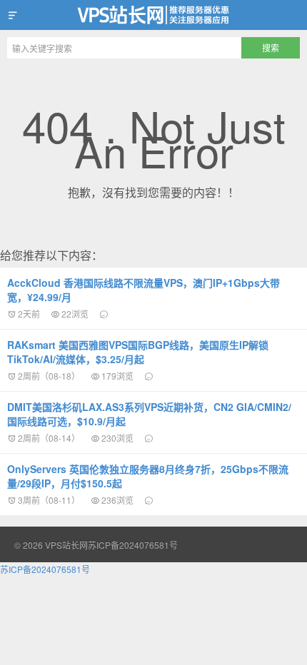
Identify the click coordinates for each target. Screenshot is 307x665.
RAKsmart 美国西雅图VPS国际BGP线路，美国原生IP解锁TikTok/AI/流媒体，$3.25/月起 (137, 351)
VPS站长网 (153, 15)
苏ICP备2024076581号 (133, 545)
